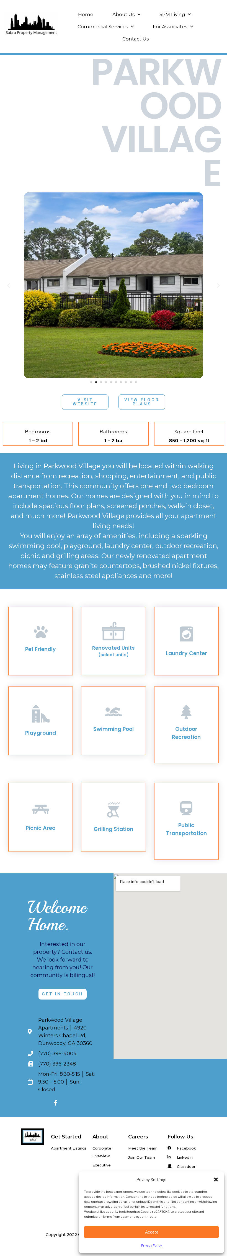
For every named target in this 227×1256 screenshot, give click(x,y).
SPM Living (172, 14)
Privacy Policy (151, 1245)
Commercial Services (103, 26)
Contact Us (135, 39)
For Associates (170, 26)
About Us (123, 14)
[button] (216, 1179)
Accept (151, 1232)
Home (85, 14)
